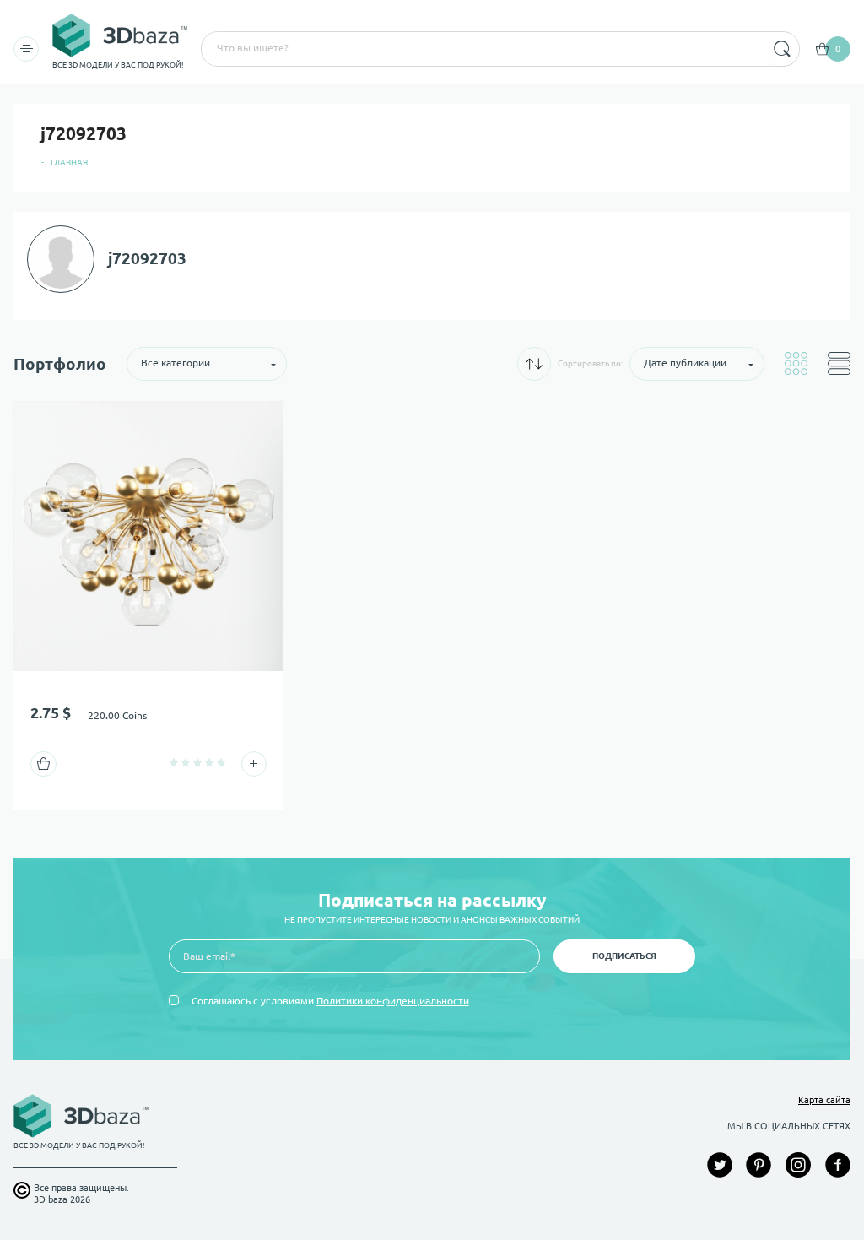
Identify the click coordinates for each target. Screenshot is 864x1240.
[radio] (174, 762)
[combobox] (482, 49)
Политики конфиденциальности (392, 1000)
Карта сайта (824, 1100)
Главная (69, 162)
